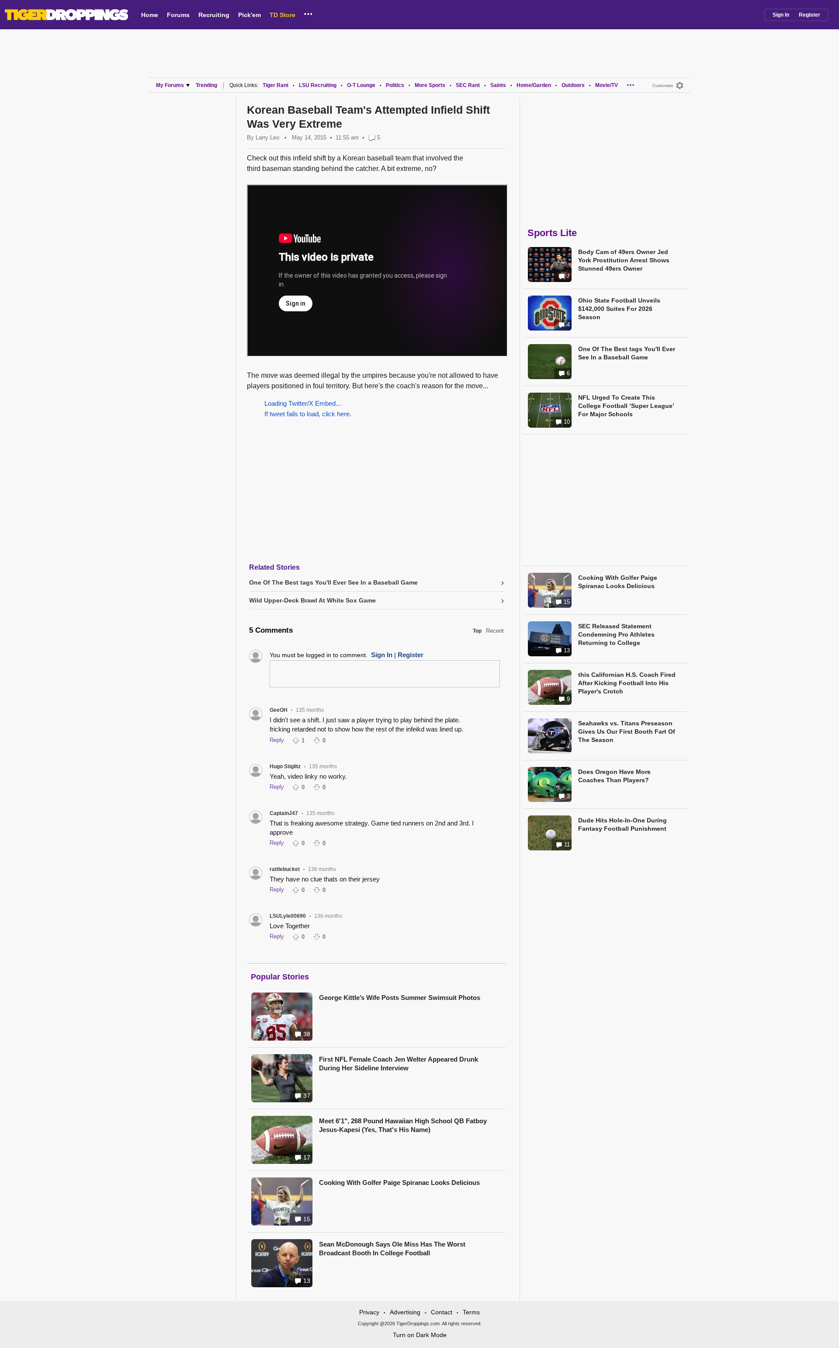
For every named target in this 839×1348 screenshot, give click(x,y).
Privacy (369, 1312)
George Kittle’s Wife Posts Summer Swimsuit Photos (399, 997)
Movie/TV (606, 85)
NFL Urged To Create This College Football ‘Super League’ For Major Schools (626, 406)
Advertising (405, 1312)
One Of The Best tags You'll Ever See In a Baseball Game (626, 353)
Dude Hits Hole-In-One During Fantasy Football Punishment (622, 824)
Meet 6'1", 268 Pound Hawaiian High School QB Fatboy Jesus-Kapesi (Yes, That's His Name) (403, 1125)
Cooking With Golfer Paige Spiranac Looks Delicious (399, 1182)
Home (149, 15)
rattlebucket (285, 869)
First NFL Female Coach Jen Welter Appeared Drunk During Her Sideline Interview (398, 1063)
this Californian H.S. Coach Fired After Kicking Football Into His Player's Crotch (627, 683)
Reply (277, 740)
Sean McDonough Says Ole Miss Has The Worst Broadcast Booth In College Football (392, 1248)
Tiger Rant (275, 85)
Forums (178, 15)
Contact (441, 1312)
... (308, 12)
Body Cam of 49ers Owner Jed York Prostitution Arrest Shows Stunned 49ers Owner (623, 260)
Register (809, 15)
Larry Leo (267, 137)
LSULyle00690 (288, 916)
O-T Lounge (361, 85)
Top (477, 631)
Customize (662, 85)
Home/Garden (534, 85)
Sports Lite (552, 232)
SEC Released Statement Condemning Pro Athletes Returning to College (616, 634)
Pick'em (249, 15)
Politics (395, 85)
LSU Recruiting (317, 85)
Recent (495, 630)
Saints (498, 85)
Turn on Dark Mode (420, 1334)
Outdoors (573, 85)
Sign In (781, 15)
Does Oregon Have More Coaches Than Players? (614, 776)
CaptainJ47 (284, 813)
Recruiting (213, 15)
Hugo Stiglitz (285, 766)
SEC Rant (468, 85)
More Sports (430, 85)
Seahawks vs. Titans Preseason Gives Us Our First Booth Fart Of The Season (626, 731)
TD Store (282, 15)
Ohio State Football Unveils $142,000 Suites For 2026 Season (619, 308)
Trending (206, 85)
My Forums (170, 85)
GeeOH (279, 710)
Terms (471, 1312)
